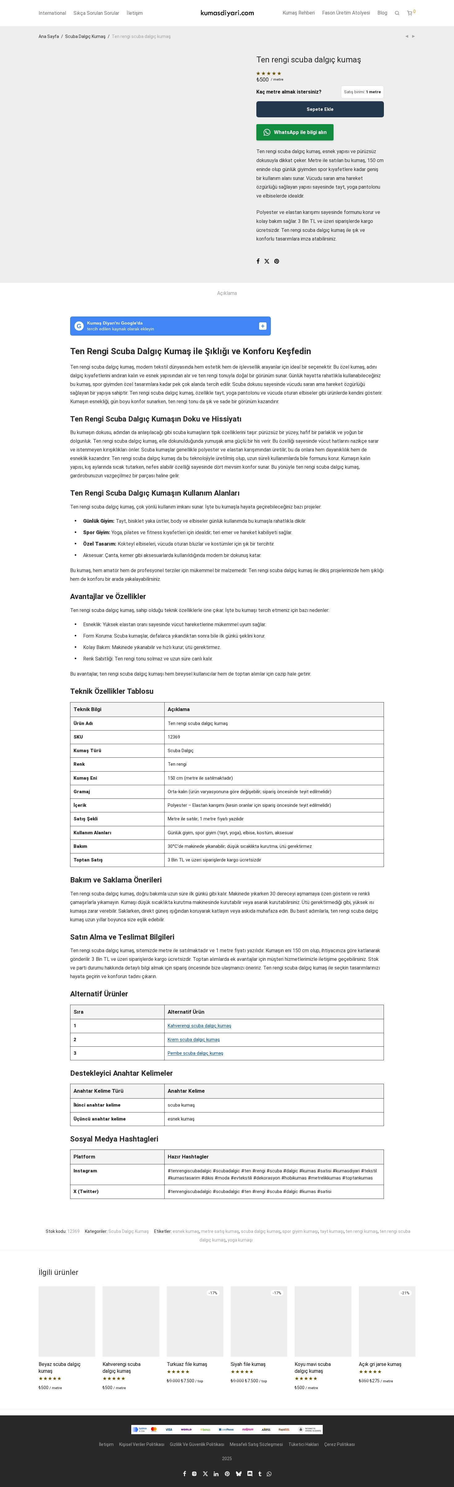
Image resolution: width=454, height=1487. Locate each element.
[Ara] (397, 13)
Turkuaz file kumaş (187, 1364)
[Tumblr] (259, 1473)
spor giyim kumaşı (300, 1231)
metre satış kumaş (220, 1231)
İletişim (135, 13)
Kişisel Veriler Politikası (141, 1444)
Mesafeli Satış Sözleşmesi (256, 1444)
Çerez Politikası (339, 1444)
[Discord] (250, 1473)
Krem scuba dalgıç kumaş (194, 1039)
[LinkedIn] (216, 1473)
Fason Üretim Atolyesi (346, 13)
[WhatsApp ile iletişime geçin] (269, 1473)
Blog (382, 13)
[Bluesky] (239, 1473)
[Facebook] (184, 1473)
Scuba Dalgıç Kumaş (85, 36)
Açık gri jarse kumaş (380, 1364)
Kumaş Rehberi (299, 13)
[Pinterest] (227, 1473)
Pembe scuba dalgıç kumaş (195, 1053)
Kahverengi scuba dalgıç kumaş (199, 1025)
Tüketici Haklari (303, 1444)
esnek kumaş (186, 1231)
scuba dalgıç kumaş (260, 1231)
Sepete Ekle (320, 109)
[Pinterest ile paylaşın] (277, 261)
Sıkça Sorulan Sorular (96, 13)
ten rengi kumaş (362, 1231)
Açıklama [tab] (227, 293)
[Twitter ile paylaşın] (267, 261)
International (52, 13)
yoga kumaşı (240, 1240)
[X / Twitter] (205, 1473)
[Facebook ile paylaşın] (257, 261)
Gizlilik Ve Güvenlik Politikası (197, 1444)
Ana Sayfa (49, 36)
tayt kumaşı (332, 1231)
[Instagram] (194, 1473)
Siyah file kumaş (248, 1364)
